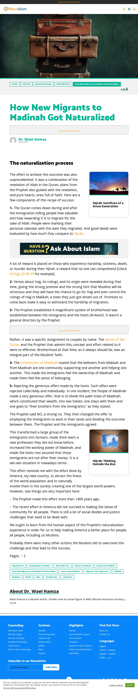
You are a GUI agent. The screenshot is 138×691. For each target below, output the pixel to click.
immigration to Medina (39, 565)
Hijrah (78, 233)
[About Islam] (14, 9)
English (102, 646)
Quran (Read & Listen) (79, 634)
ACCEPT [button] (130, 685)
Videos (42, 645)
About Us (103, 630)
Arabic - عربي (105, 657)
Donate (72, 630)
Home (15, 84)
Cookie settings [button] (116, 685)
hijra (38, 577)
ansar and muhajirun (70, 571)
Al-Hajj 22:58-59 (22, 273)
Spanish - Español (107, 653)
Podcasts (73, 641)
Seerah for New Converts (81, 645)
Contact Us (104, 634)
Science (42, 653)
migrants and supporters (97, 571)
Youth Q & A (13, 645)
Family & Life (44, 638)
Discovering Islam (47, 634)
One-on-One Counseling (19, 649)
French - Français (107, 650)
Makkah (117, 571)
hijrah (28, 577)
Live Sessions (75, 638)
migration (67, 577)
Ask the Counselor (16, 638)
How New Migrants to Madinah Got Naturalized (33, 571)
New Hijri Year (63, 84)
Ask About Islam (15, 630)
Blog (41, 649)
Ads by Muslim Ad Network (69, 2)
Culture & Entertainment (80, 649)
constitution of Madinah (39, 362)
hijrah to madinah (83, 565)
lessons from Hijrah (106, 565)
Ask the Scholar (15, 634)
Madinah (16, 577)
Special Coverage (43, 84)
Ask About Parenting (17, 641)
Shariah (26, 84)
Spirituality (74, 653)
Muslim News (45, 641)
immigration (52, 577)
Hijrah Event (18, 565)
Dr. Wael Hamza (32, 139)
